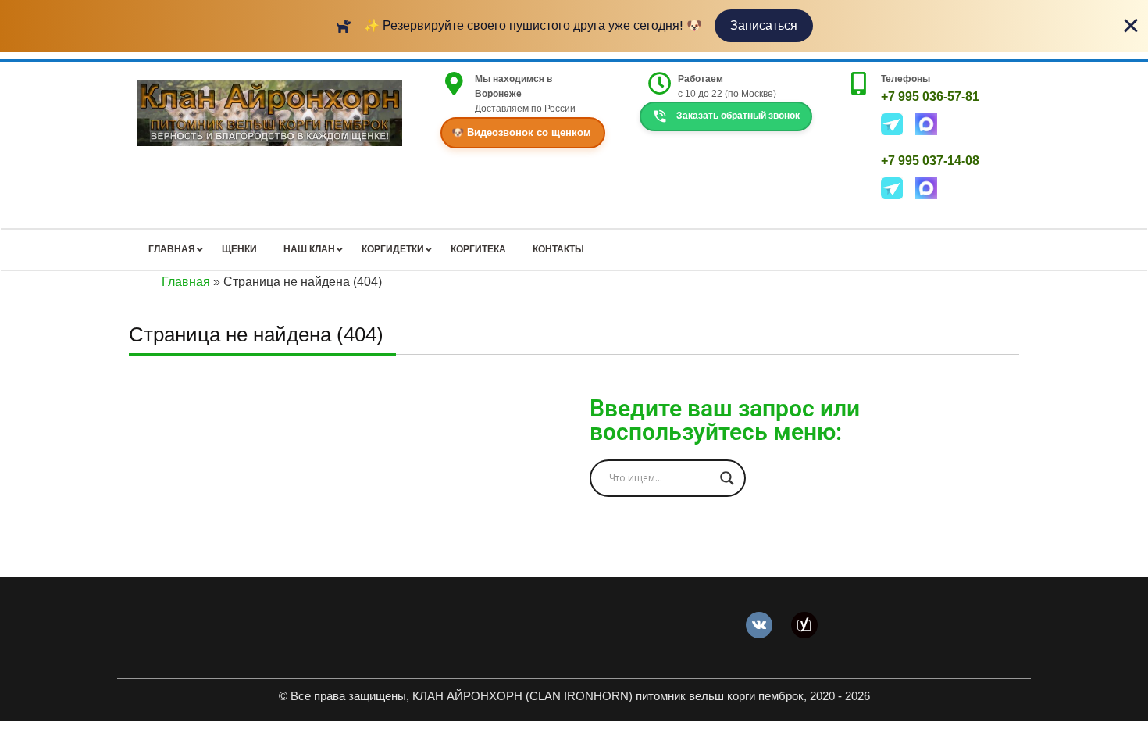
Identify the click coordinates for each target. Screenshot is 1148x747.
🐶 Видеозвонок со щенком (521, 132)
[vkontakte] (759, 624)
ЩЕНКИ (239, 249)
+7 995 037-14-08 (930, 160)
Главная (186, 281)
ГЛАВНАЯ (171, 249)
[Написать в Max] (931, 123)
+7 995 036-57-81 (930, 96)
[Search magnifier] (727, 478)
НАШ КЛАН (309, 249)
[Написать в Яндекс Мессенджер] (898, 123)
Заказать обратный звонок (737, 116)
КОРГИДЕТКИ (393, 249)
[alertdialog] (574, 26)
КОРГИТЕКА (478, 249)
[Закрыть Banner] (1130, 25)
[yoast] (804, 624)
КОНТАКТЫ (558, 249)
